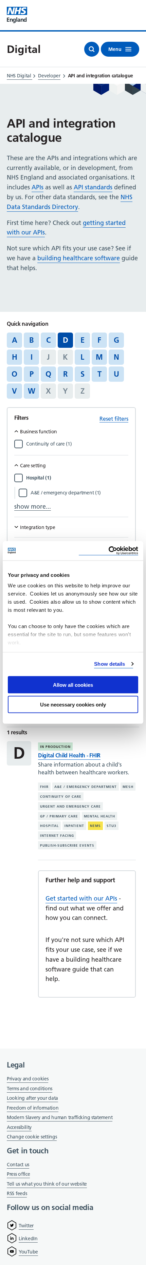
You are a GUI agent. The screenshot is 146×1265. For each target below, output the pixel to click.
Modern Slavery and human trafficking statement (59, 1117)
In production (55, 746)
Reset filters (113, 418)
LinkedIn (28, 1238)
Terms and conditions (29, 1088)
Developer (49, 76)
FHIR (44, 787)
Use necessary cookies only (73, 704)
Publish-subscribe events (67, 845)
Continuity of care (60, 796)
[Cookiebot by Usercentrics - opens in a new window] (108, 550)
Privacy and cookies (27, 1079)
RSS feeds (17, 1193)
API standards (93, 187)
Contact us (18, 1165)
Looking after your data (32, 1098)
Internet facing (57, 835)
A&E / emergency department (85, 787)
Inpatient (74, 826)
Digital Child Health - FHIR (69, 755)
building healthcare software (78, 258)
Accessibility (19, 1127)
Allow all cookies (73, 684)
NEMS (95, 826)
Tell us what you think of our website (47, 1184)
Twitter (26, 1226)
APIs (37, 187)
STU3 (111, 826)
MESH (128, 787)
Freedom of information (32, 1108)
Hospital (49, 826)
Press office (18, 1174)
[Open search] (91, 49)
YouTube (28, 1252)
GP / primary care (59, 816)
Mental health (99, 816)
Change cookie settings (32, 1137)
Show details (109, 664)
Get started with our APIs (81, 898)
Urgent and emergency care (70, 806)
